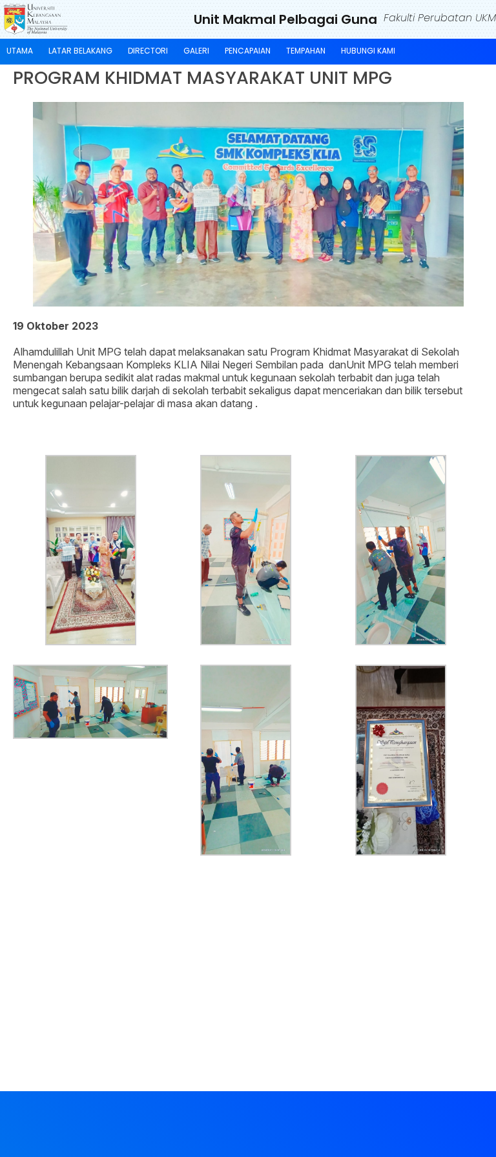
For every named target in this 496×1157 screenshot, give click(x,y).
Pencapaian (248, 50)
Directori (148, 50)
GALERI (196, 50)
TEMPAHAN (306, 50)
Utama (19, 50)
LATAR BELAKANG (80, 50)
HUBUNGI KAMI (368, 50)
